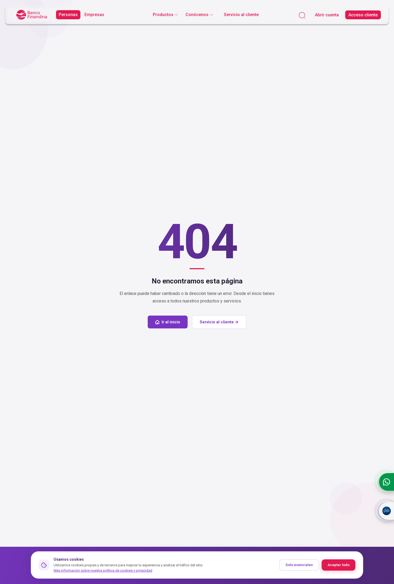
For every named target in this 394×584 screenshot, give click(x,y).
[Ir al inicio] (31, 14)
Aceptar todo (339, 565)
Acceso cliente (363, 14)
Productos (163, 14)
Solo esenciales (299, 565)
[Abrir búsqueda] (302, 14)
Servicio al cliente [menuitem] (241, 14)
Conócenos (197, 14)
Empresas (94, 14)
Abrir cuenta (327, 14)
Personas (68, 14)
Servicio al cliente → (219, 322)
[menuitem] (165, 15)
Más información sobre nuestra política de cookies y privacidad (103, 570)
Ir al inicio (171, 322)
